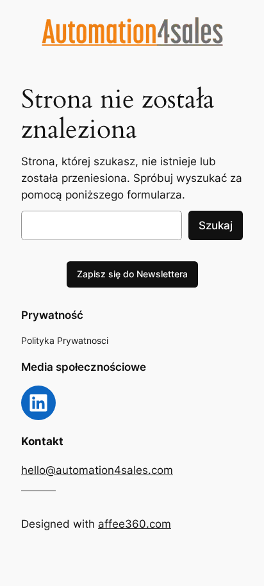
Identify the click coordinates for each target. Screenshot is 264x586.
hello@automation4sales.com (97, 470)
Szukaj (216, 225)
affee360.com (134, 523)
